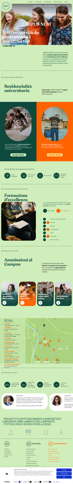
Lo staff (28, 459)
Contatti (66, 1)
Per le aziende (38, 1)
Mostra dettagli (56, 481)
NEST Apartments (49, 6)
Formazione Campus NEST (54, 453)
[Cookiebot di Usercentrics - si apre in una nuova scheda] (7, 482)
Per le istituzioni (47, 1)
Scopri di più (18, 155)
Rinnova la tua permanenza (32, 465)
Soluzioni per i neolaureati (54, 461)
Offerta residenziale (30, 449)
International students (31, 463)
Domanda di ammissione (32, 461)
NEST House (61, 6)
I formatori (28, 457)
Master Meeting (29, 453)
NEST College (37, 6)
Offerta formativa (30, 451)
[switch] (30, 482)
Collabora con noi (57, 1)
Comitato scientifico (31, 455)
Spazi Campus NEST (52, 451)
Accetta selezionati (64, 473)
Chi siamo (30, 1)
